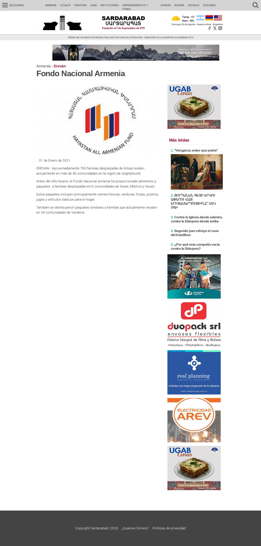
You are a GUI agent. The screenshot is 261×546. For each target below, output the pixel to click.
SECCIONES (16, 5)
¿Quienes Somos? (135, 528)
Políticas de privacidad (169, 528)
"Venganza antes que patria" (194, 150)
